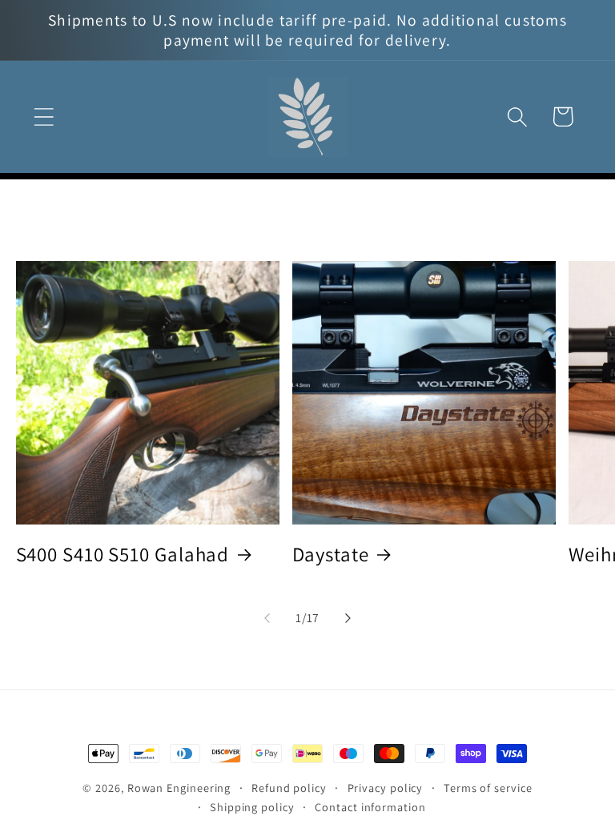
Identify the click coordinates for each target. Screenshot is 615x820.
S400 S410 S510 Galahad (123, 554)
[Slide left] (266, 618)
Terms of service (488, 787)
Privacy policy (386, 787)
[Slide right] (348, 618)
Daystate (330, 554)
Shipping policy (252, 806)
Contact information (370, 806)
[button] (43, 116)
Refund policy (289, 787)
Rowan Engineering (179, 787)
